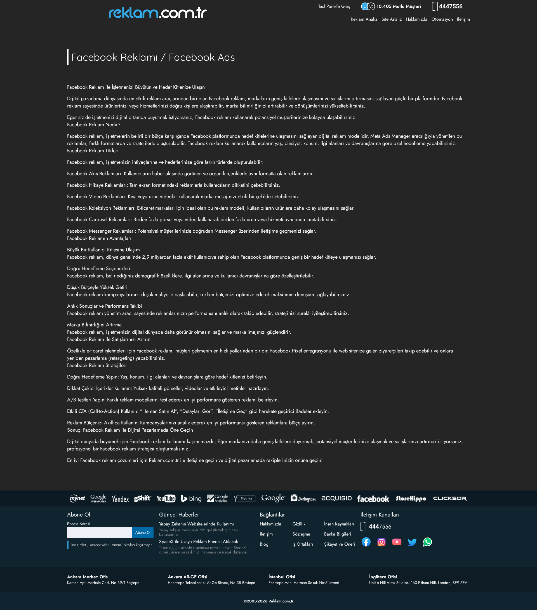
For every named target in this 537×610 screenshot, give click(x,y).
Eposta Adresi (78, 524)
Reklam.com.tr (164, 460)
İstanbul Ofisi (281, 577)
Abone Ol (142, 532)
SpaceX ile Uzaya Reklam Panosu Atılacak (198, 541)
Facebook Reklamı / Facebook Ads (153, 57)
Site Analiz (391, 19)
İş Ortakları (303, 544)
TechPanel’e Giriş (334, 6)
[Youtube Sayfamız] (396, 546)
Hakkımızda (416, 19)
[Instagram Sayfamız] (381, 546)
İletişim (463, 19)
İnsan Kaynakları (339, 524)
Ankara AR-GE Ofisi (187, 577)
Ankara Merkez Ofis (87, 577)
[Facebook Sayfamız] (366, 546)
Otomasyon (442, 19)
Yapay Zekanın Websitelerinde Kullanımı (196, 524)
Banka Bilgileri (337, 534)
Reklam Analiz (364, 19)
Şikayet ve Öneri (339, 544)
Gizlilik (299, 524)
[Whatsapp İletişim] (427, 546)
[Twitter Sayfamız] (412, 546)
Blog (264, 544)
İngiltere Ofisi (383, 577)
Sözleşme (301, 534)
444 (451, 7)
